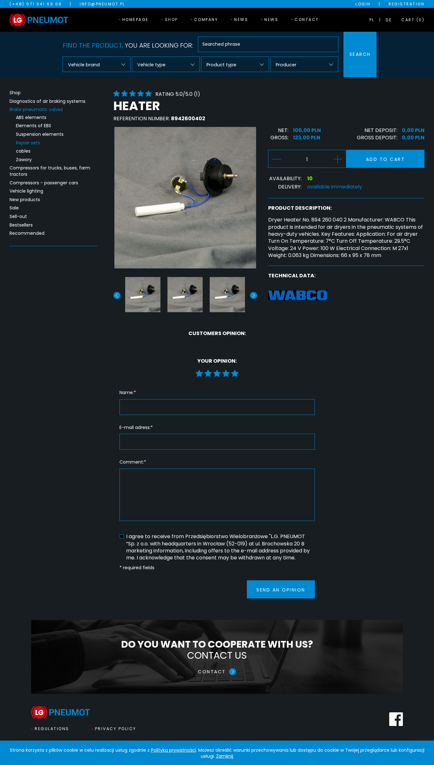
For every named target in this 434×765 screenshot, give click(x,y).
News (241, 19)
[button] (253, 295)
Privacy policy (115, 728)
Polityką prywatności (173, 750)
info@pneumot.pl (102, 4)
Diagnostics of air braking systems (47, 101)
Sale (14, 208)
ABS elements (31, 118)
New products (25, 200)
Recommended (27, 233)
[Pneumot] (39, 20)
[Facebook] (396, 719)
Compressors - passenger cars (44, 183)
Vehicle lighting (26, 191)
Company (206, 19)
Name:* (127, 393)
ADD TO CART (385, 159)
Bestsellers (21, 225)
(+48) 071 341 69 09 (36, 4)
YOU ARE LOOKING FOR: (128, 45)
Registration (406, 4)
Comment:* (132, 462)
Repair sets (28, 143)
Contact (307, 19)
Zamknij (224, 756)
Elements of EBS (33, 126)
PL (372, 20)
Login (363, 4)
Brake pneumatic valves (36, 110)
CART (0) (412, 20)
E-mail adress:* (136, 428)
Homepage (135, 19)
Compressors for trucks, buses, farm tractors (50, 171)
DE (389, 20)
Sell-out (18, 217)
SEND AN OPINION (280, 590)
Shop (171, 19)
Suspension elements (40, 134)
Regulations (52, 728)
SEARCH (360, 54)
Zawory (24, 160)
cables (23, 151)
